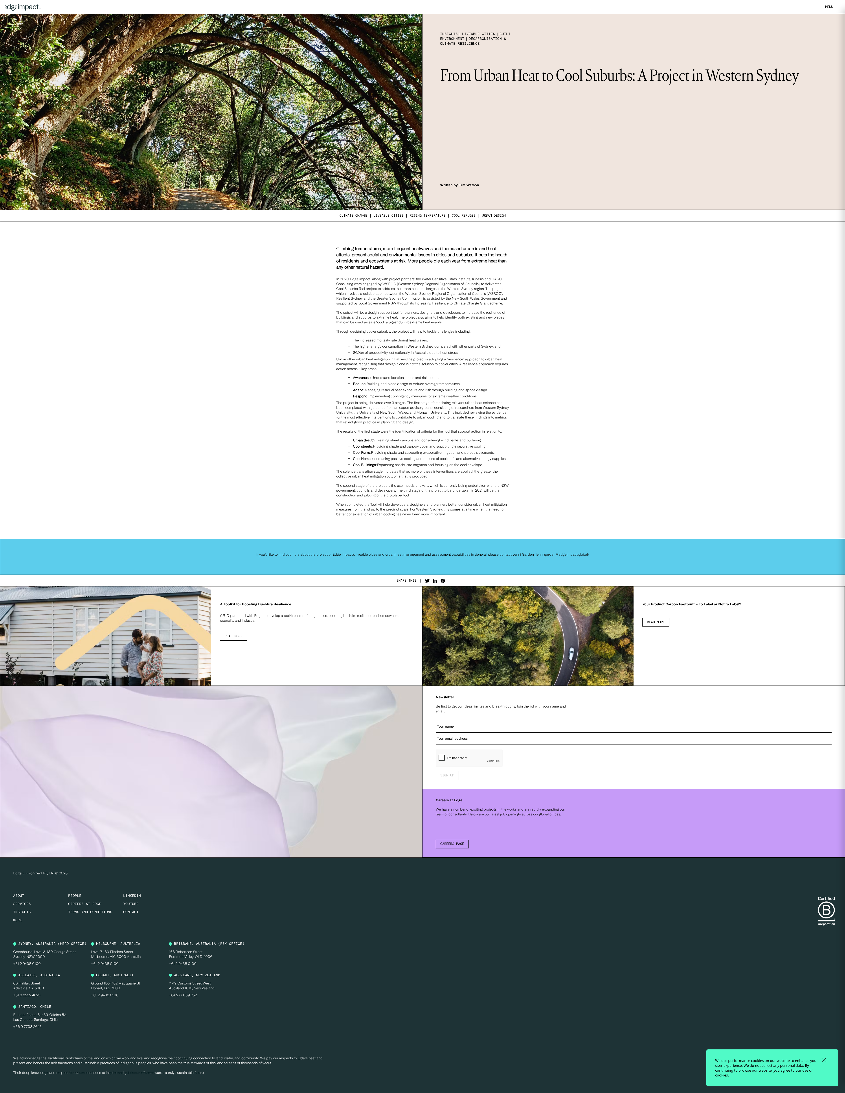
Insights (22, 912)
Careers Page (452, 844)
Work (17, 920)
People (74, 895)
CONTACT (131, 912)
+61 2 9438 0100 (27, 964)
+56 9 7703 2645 (27, 1027)
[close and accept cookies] (824, 1059)
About (18, 895)
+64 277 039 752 (183, 995)
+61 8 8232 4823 (26, 995)
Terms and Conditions (90, 912)
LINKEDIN (132, 895)
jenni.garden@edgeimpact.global (562, 554)
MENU (829, 7)
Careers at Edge (84, 903)
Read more (233, 636)
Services (22, 903)
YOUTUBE (131, 903)
